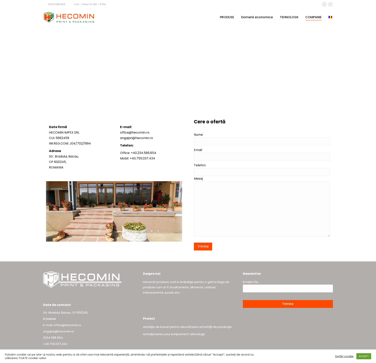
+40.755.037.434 (55, 344)
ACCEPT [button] (364, 356)
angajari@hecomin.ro (58, 331)
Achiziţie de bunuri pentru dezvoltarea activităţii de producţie (187, 327)
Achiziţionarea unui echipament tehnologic (174, 334)
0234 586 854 (56, 4)
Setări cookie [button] (344, 356)
